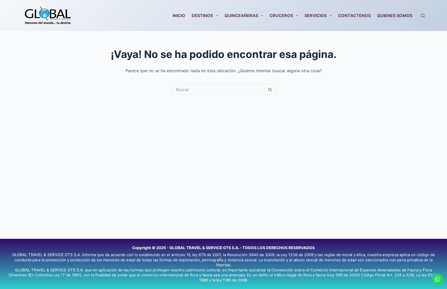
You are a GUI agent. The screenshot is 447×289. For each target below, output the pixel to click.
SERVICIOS (315, 15)
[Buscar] (423, 16)
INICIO (179, 15)
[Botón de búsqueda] (270, 89)
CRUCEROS (281, 15)
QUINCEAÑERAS (241, 15)
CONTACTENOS (354, 15)
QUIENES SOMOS (394, 15)
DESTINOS (202, 15)
